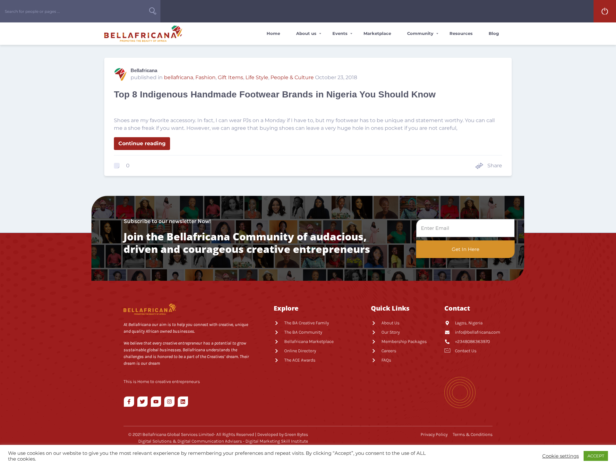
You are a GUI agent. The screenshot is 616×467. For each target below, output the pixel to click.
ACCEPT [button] (595, 455)
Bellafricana (144, 70)
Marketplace (377, 33)
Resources (461, 33)
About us (306, 33)
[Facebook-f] (129, 401)
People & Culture (292, 77)
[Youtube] (156, 401)
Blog (494, 33)
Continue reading (142, 143)
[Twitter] (142, 401)
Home (273, 33)
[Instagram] (169, 401)
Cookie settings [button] (560, 456)
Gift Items (230, 77)
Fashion (205, 77)
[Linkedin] (183, 401)
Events (339, 33)
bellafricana (178, 77)
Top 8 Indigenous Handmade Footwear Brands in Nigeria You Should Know (275, 94)
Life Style (256, 77)
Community (420, 33)
